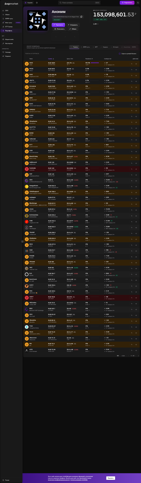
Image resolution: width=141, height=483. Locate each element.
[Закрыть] (22, 241)
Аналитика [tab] (130, 47)
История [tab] (115, 47)
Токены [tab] (75, 47)
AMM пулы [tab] (86, 47)
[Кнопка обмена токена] (132, 64)
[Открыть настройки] (138, 3)
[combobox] (78, 3)
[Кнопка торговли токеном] (136, 64)
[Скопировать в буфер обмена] (81, 17)
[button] (32, 59)
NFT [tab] (96, 47)
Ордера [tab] (105, 47)
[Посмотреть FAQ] (37, 3)
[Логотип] (11, 4)
